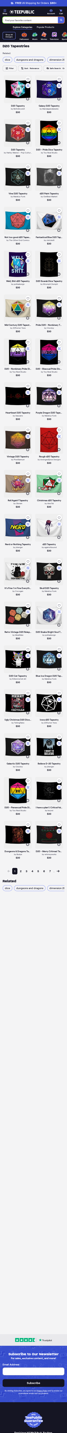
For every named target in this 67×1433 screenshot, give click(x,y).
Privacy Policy (42, 1391)
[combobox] (30, 20)
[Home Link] (22, 12)
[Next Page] (58, 871)
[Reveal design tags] (27, 98)
